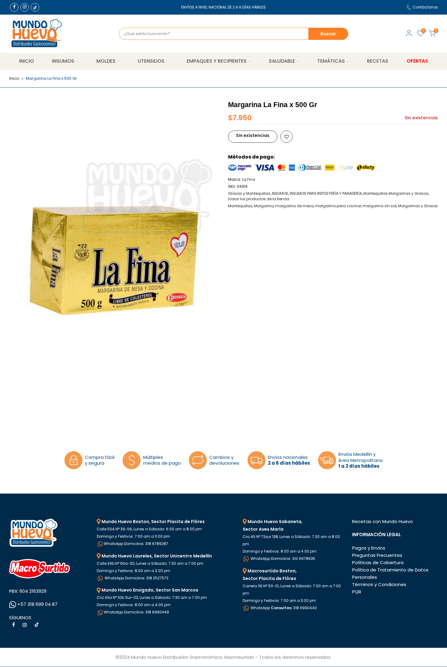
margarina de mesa (294, 205)
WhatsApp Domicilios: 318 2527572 (136, 578)
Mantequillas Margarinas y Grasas (395, 193)
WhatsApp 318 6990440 (283, 607)
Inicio (14, 78)
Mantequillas (240, 205)
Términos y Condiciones (379, 584)
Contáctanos (425, 7)
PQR (356, 591)
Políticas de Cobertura (378, 562)
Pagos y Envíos (368, 548)
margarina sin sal (380, 205)
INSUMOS (63, 61)
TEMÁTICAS (331, 61)
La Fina (248, 179)
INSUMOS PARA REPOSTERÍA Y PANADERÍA (326, 193)
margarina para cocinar (338, 205)
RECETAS (377, 61)
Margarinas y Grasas (418, 205)
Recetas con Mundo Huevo (382, 521)
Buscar (328, 34)
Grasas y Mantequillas (249, 193)
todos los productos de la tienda (258, 198)
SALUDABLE (282, 61)
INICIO (26, 61)
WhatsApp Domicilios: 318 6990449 (136, 612)
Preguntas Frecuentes (377, 555)
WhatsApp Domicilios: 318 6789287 (136, 543)
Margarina (264, 205)
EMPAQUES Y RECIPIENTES (217, 61)
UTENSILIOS (151, 61)
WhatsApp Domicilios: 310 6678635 (282, 558)
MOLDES (106, 61)
